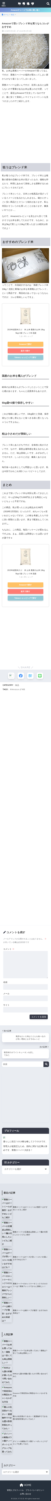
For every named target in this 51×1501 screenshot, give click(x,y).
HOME (27, 1485)
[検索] (46, 1064)
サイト (6, 1005)
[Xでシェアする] (11, 676)
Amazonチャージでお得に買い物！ (25, 10)
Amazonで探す (25, 344)
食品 (17, 685)
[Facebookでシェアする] (21, 676)
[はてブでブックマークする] (30, 676)
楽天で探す (25, 351)
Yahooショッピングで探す (25, 357)
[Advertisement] (25, 130)
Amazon (16, 689)
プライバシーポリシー (35, 1490)
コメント (8, 949)
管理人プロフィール (15, 1490)
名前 (5, 982)
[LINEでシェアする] (40, 676)
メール (6, 993)
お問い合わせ (25, 1494)
